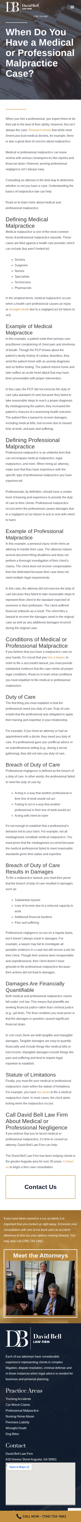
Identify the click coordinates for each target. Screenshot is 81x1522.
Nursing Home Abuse (20, 1416)
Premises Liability (17, 1422)
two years (43, 1092)
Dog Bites (12, 1434)
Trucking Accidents (18, 1399)
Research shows (40, 130)
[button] (72, 7)
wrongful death (19, 309)
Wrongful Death (16, 1428)
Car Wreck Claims (18, 1404)
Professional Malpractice (22, 1410)
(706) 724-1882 (41, 16)
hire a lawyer (55, 657)
